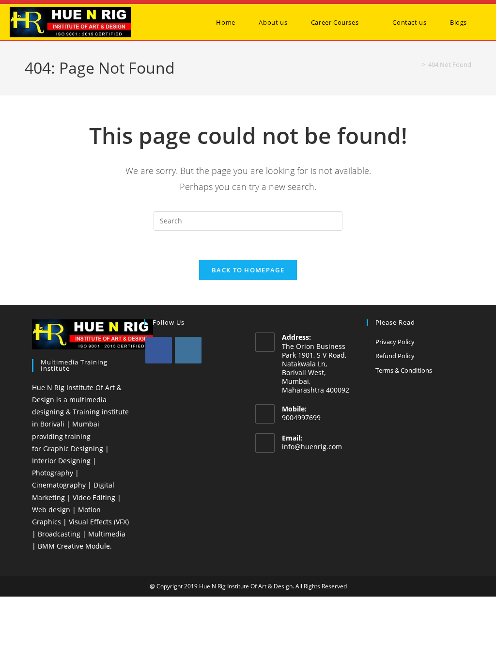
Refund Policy (395, 355)
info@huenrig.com (312, 446)
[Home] (416, 64)
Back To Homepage (248, 270)
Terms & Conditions (403, 370)
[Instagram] (188, 350)
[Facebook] (158, 350)
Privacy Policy (395, 341)
